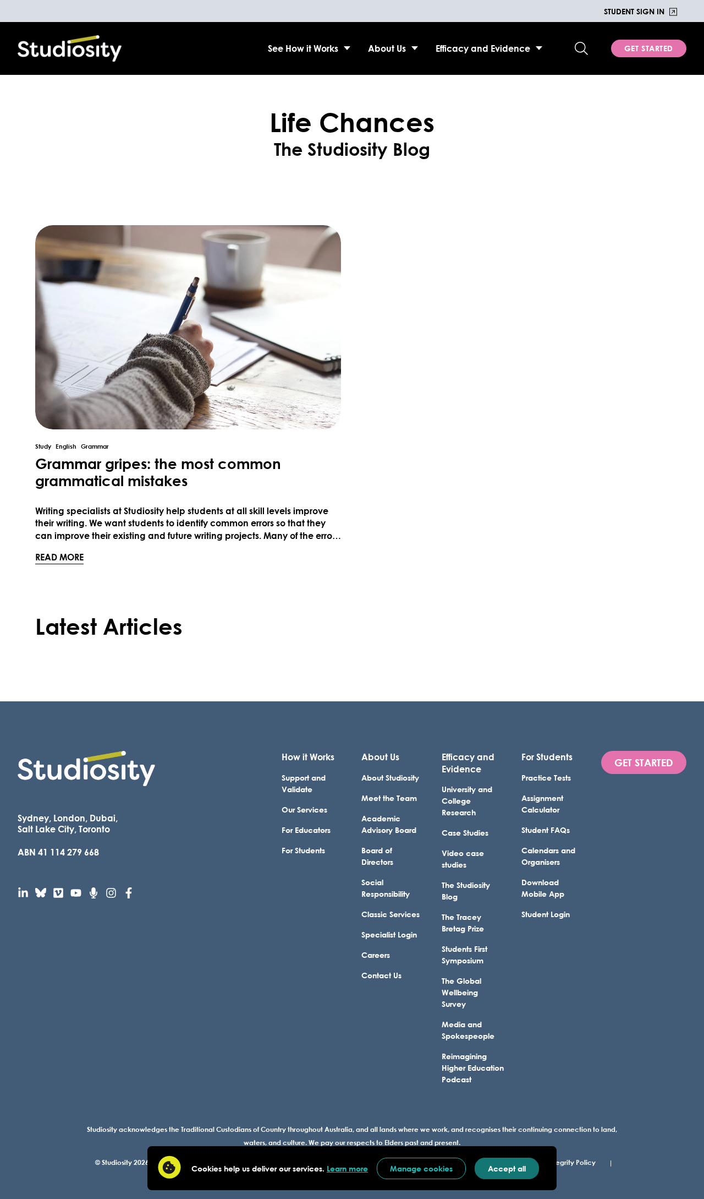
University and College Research (467, 800)
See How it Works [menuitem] (303, 48)
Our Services (304, 809)
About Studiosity (390, 777)
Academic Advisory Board (388, 824)
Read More (59, 556)
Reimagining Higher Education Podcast (473, 1067)
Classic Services (390, 914)
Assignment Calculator (542, 803)
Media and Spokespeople (468, 1030)
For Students (303, 850)
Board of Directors (377, 856)
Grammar (95, 446)
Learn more (347, 1168)
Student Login (545, 914)
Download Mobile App (542, 888)
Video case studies (463, 858)
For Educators (306, 830)
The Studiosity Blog (466, 890)
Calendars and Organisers (548, 856)
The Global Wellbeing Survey (461, 992)
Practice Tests (546, 777)
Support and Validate (304, 783)
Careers (375, 955)
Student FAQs (545, 830)
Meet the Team (389, 798)
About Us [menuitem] (387, 48)
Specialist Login (389, 934)
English (66, 446)
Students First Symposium (464, 954)
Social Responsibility (385, 888)
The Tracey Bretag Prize (463, 922)
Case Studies (465, 832)
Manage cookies (421, 1168)
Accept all (507, 1168)
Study (43, 446)
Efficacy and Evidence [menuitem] (483, 48)
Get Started (648, 48)
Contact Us (381, 975)
